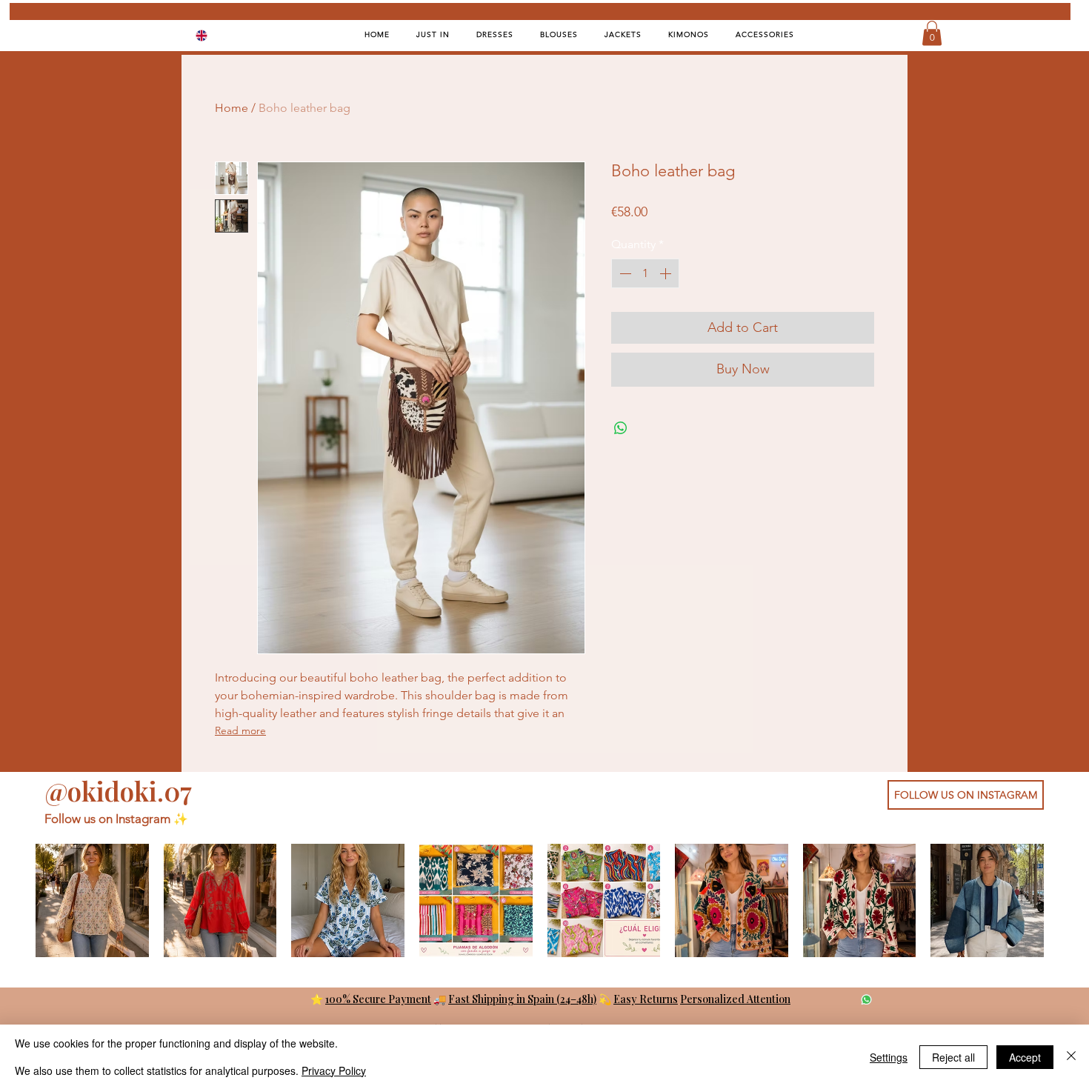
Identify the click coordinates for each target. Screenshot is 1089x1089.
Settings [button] (889, 1057)
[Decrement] (623, 273)
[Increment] (666, 273)
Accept (1025, 1057)
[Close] (1071, 1056)
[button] (932, 33)
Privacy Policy (334, 1070)
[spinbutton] (645, 273)
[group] (540, 900)
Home (231, 108)
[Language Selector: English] (211, 35)
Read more (240, 730)
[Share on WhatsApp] (621, 428)
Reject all (953, 1057)
